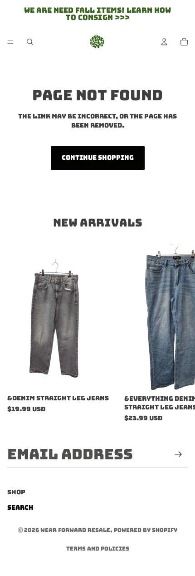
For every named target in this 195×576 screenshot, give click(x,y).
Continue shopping (98, 157)
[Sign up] (178, 454)
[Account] (164, 42)
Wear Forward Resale (75, 530)
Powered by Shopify (145, 530)
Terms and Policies (97, 548)
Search (20, 507)
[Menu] (10, 41)
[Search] (30, 42)
